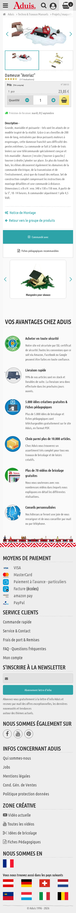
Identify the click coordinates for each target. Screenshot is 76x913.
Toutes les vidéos (21, 823)
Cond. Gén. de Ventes (20, 784)
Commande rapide (17, 621)
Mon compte (13, 657)
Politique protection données (26, 793)
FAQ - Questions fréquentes (24, 648)
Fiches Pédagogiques (24, 841)
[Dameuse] (39, 34)
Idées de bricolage (22, 832)
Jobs (6, 766)
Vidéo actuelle (19, 814)
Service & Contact (16, 630)
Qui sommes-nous (17, 757)
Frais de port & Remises (21, 639)
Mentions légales (16, 775)
